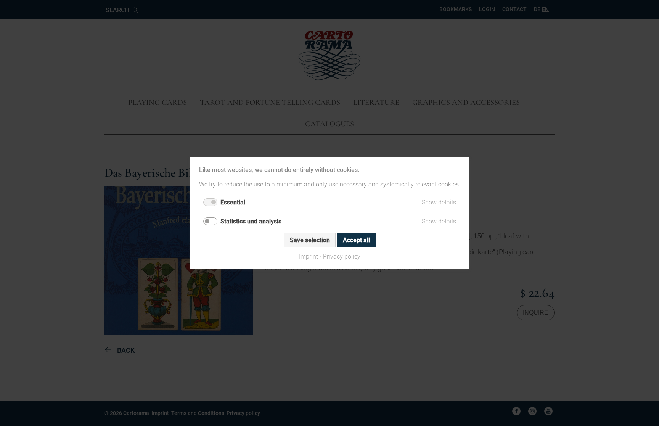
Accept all (356, 240)
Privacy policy (341, 256)
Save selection (309, 240)
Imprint (308, 256)
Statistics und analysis (250, 221)
